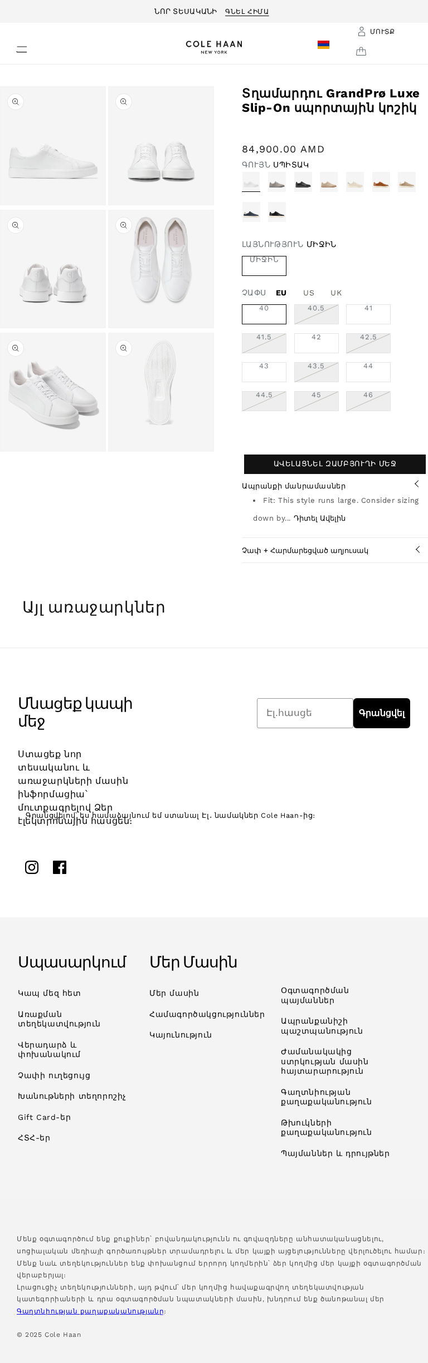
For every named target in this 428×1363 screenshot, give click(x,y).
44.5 (271, 401)
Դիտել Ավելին (320, 518)
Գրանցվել (382, 713)
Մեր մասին (174, 993)
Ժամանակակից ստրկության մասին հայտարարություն (325, 1061)
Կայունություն (180, 1034)
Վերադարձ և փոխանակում (49, 1049)
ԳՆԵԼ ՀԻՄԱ (247, 10)
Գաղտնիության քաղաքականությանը (90, 1311)
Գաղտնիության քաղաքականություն (326, 1097)
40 (264, 308)
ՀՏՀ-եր (34, 1137)
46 (377, 401)
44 (368, 366)
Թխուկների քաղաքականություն (326, 1127)
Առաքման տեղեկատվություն (59, 1019)
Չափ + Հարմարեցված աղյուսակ (305, 550)
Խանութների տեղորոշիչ (72, 1096)
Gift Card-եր (44, 1117)
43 (264, 366)
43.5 (323, 372)
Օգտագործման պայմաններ (315, 995)
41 (368, 308)
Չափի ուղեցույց (54, 1075)
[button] (15, 46)
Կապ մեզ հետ (49, 993)
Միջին (264, 260)
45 (325, 401)
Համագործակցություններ (207, 1014)
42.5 (375, 343)
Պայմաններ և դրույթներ (335, 1153)
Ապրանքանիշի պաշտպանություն (322, 1025)
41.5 (271, 343)
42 (317, 337)
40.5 (323, 314)
